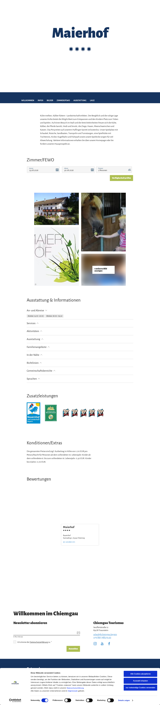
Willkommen (27, 100)
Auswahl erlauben (140, 681)
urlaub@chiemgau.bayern (105, 634)
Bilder (50, 100)
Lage (92, 100)
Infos (40, 100)
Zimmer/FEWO (63, 100)
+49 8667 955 (70, 542)
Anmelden (73, 649)
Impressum (73, 691)
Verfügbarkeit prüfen (121, 178)
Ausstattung (79, 100)
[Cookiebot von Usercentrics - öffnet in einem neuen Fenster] (15, 700)
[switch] (67, 700)
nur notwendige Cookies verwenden (140, 688)
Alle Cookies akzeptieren (140, 674)
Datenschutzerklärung (75, 688)
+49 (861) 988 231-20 (102, 637)
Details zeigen (124, 700)
